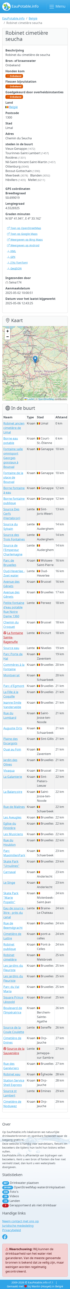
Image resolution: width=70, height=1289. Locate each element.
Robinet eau (11, 1074)
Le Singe (9, 883)
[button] (35, 359)
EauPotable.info (25, 6)
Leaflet (30, 399)
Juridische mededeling (18, 1226)
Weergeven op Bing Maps (26, 239)
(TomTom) (19, 262)
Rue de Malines (14, 807)
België (33, 18)
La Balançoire (12, 792)
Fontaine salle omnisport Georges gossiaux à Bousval (13, 458)
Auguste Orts (12, 728)
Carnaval (9, 872)
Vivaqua (9, 770)
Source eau (11, 648)
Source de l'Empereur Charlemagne (12, 549)
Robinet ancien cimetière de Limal (13, 427)
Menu (60, 6)
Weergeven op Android (24, 245)
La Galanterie (12, 777)
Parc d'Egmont (13, 686)
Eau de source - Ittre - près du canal (14, 912)
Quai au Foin (12, 749)
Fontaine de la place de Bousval (13, 477)
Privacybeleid (11, 1230)
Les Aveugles (12, 817)
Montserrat (11, 675)
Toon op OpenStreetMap (25, 228)
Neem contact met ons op (20, 1221)
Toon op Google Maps (24, 234)
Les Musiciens (13, 834)
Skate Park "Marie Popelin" (10, 897)
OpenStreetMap (46, 399)
